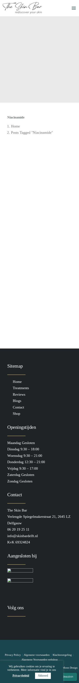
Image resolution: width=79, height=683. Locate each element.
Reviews (19, 394)
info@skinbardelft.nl (22, 536)
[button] (71, 8)
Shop (16, 414)
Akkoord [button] (43, 675)
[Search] (51, 8)
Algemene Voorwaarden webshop (39, 659)
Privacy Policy (13, 654)
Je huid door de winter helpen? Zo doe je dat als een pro (39, 216)
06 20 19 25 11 (18, 529)
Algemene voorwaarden (37, 654)
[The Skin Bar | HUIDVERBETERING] (22, 8)
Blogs (17, 401)
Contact (18, 407)
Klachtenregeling (62, 654)
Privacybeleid (21, 675)
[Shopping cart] (57, 8)
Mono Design (70, 667)
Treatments (21, 388)
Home (15, 126)
